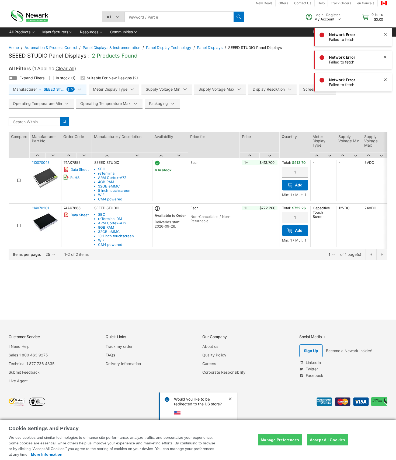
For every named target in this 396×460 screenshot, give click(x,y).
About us (210, 346)
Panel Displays (210, 47)
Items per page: (27, 254)
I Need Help (19, 346)
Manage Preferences (280, 439)
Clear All (64, 68)
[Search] (239, 17)
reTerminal (106, 173)
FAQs (110, 355)
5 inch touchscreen (114, 190)
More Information (46, 454)
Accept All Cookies (327, 439)
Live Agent (18, 380)
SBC (101, 169)
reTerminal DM (110, 219)
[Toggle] (13, 78)
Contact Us (302, 3)
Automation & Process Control (51, 47)
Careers (209, 363)
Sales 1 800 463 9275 (28, 355)
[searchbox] (179, 17)
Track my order (119, 346)
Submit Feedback (24, 372)
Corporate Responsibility (223, 372)
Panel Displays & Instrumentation (111, 47)
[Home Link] (29, 17)
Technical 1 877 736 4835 (31, 363)
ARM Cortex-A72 (112, 177)
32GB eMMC (109, 186)
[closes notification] (385, 11)
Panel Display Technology (168, 47)
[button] (21, 32)
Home (14, 47)
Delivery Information (123, 363)
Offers (283, 3)
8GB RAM (106, 227)
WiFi (101, 195)
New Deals (264, 3)
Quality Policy (214, 355)
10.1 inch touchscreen (116, 236)
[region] (198, 440)
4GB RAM (106, 182)
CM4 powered (110, 199)
